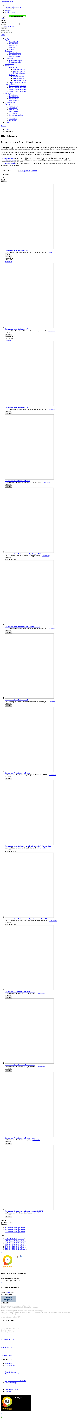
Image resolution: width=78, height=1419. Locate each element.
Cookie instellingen (11, 1383)
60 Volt (4, 163)
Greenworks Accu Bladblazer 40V (16, 329)
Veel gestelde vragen (11, 1389)
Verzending (8, 1363)
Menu (3, 35)
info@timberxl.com (7, 1347)
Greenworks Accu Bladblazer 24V (16, 250)
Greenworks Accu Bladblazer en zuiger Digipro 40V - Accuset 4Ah (28, 846)
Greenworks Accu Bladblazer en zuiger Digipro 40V (23, 554)
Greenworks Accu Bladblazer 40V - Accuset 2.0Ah (22, 627)
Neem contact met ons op (13, 7)
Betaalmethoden (10, 1365)
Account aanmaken (11, 12)
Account (3, 126)
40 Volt (4, 160)
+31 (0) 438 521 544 (7, 1339)
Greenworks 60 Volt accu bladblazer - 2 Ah (20, 992)
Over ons (8, 1391)
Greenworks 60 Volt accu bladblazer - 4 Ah (20, 1065)
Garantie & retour (10, 1372)
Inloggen (8, 10)
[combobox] (10, 24)
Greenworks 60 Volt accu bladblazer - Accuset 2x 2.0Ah (24, 1211)
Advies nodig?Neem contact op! (6, 31)
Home (7, 129)
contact (8, 1292)
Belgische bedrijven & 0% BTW (15, 1381)
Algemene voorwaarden (12, 1374)
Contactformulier (6, 1355)
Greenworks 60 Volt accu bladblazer (17, 481)
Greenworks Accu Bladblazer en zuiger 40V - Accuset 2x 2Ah (26, 919)
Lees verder (51, 252)
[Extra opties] (8, 1301)
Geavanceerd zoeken (7, 26)
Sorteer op (4, 171)
